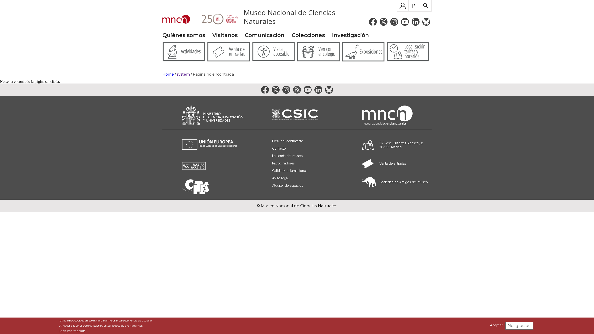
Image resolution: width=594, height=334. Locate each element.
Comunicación (264, 35)
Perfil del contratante (287, 141)
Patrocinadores (283, 163)
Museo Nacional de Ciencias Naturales (289, 17)
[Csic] (295, 115)
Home (168, 74)
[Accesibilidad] (194, 168)
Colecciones (308, 35)
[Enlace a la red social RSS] (297, 90)
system (183, 74)
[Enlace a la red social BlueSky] (426, 22)
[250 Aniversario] (217, 20)
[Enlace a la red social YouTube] (405, 22)
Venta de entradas (392, 163)
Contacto (279, 148)
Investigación (350, 35)
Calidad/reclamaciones (289, 170)
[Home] (176, 20)
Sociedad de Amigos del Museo (403, 182)
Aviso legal (280, 178)
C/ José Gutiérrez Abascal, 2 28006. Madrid (401, 145)
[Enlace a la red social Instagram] (394, 22)
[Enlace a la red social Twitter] (383, 22)
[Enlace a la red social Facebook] (373, 22)
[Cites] (195, 193)
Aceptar (496, 325)
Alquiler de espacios (287, 185)
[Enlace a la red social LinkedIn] (416, 22)
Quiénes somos (183, 35)
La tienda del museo (287, 155)
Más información (72, 331)
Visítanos (225, 35)
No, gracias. (519, 325)
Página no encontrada (213, 74)
